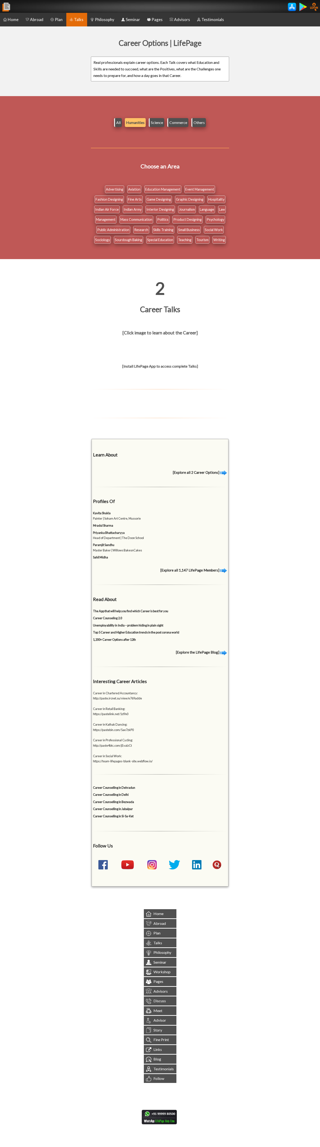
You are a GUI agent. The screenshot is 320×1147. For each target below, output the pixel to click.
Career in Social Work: (107, 756)
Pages (157, 19)
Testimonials (212, 19)
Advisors (182, 19)
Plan (59, 19)
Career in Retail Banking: (109, 709)
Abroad (36, 19)
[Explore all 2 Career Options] (196, 472)
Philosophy (104, 19)
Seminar (133, 19)
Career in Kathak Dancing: (110, 724)
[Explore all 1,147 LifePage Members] (190, 570)
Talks (78, 19)
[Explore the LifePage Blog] (198, 652)
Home (13, 19)
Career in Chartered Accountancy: (115, 693)
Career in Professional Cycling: (113, 740)
